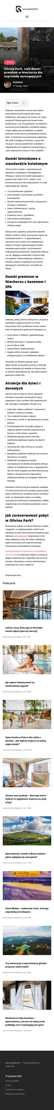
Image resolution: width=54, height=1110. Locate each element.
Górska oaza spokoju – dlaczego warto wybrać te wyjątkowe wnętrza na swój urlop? (25, 799)
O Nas (8, 1085)
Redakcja (18, 637)
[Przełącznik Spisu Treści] (22, 103)
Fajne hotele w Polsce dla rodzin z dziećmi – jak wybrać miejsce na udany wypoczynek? (25, 741)
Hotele (10, 62)
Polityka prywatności (15, 1093)
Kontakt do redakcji (14, 1089)
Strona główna (12, 1080)
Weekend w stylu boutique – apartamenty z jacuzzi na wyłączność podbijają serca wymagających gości (25, 1021)
